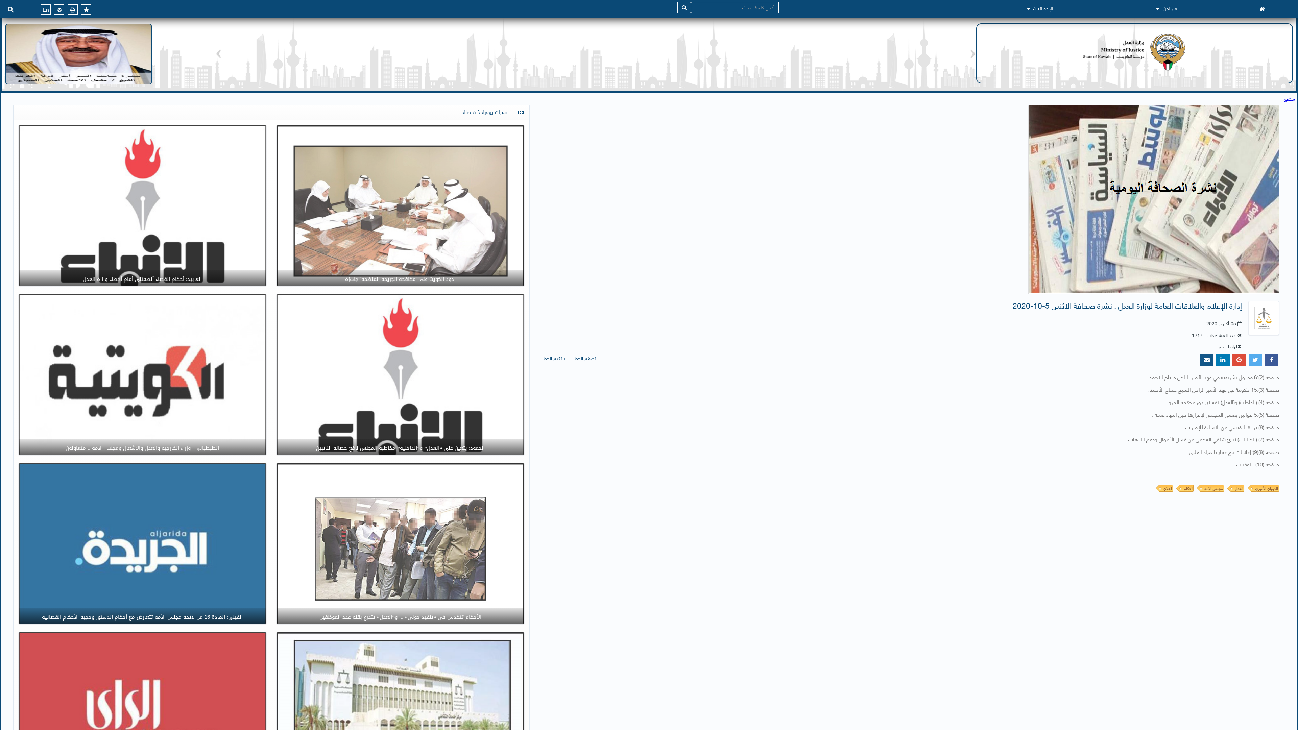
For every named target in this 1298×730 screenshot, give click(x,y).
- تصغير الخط (586, 358)
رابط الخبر (1226, 346)
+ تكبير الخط (554, 358)
